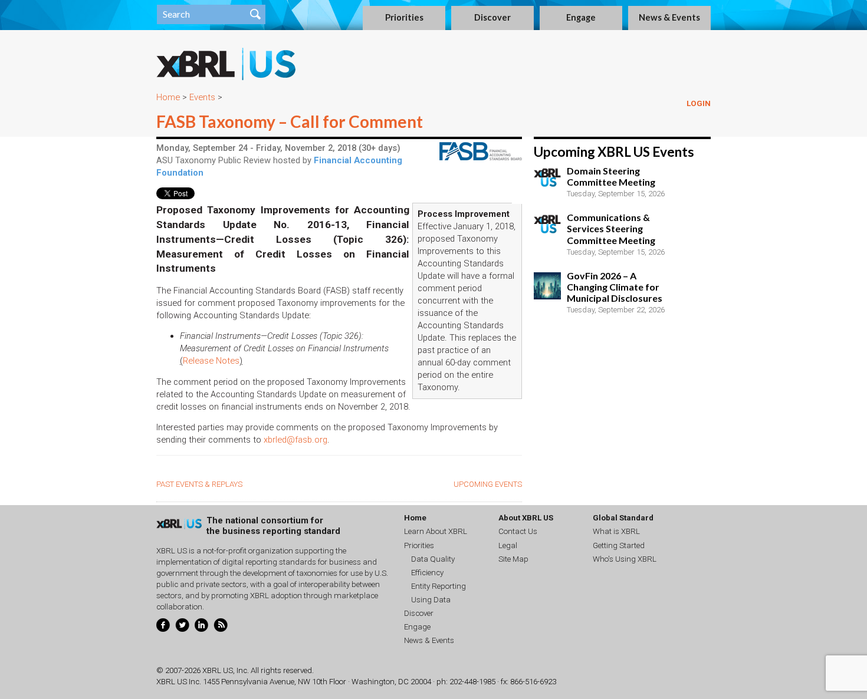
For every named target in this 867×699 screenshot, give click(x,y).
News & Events (669, 17)
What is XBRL (616, 531)
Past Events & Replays (199, 484)
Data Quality (433, 559)
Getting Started (619, 545)
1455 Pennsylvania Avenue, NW (256, 681)
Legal (507, 545)
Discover (492, 17)
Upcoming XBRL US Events (614, 152)
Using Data (431, 599)
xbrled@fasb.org (295, 439)
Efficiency (427, 572)
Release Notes (211, 360)
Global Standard (623, 517)
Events (202, 97)
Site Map (513, 559)
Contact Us (517, 531)
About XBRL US (525, 517)
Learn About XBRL (435, 531)
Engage (581, 17)
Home (168, 97)
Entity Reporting (438, 586)
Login (699, 103)
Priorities (404, 17)
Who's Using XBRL (624, 559)
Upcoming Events (488, 484)
